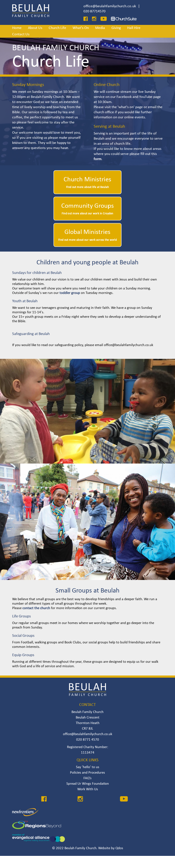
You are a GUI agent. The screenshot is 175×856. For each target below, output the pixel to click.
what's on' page (130, 107)
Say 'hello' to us (87, 767)
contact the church (36, 608)
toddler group (70, 293)
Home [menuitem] (17, 28)
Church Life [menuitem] (57, 28)
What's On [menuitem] (81, 28)
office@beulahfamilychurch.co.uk (109, 6)
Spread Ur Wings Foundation (87, 784)
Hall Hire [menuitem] (133, 28)
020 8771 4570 (87, 739)
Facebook (124, 97)
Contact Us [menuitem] (20, 34)
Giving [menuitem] (116, 28)
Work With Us (87, 789)
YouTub (144, 97)
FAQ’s (87, 778)
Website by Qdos (110, 848)
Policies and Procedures (87, 772)
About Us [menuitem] (35, 28)
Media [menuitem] (100, 28)
